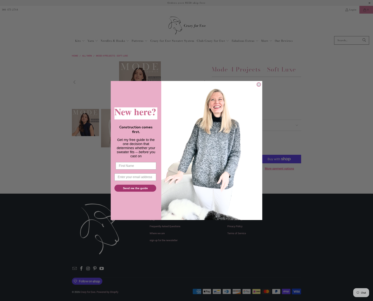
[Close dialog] (259, 84)
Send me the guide (135, 188)
